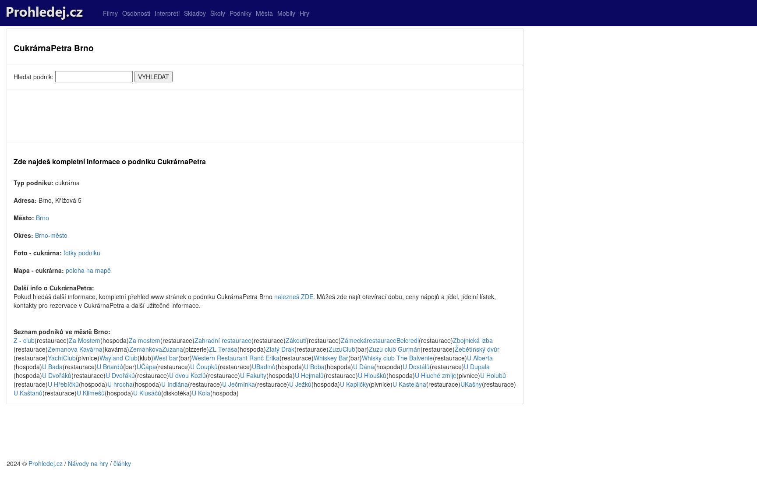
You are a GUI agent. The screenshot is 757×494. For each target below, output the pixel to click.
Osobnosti (136, 13)
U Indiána (174, 384)
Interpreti (167, 13)
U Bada (52, 366)
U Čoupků (204, 366)
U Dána (363, 366)
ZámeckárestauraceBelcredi (380, 340)
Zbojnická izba (473, 340)
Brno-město (51, 235)
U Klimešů (91, 392)
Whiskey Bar (331, 357)
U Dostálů (416, 366)
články (122, 463)
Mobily (286, 13)
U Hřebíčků (63, 384)
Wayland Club (118, 357)
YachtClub (62, 357)
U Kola (201, 392)
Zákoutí (296, 340)
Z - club (24, 340)
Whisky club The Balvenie (397, 357)
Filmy (110, 13)
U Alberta (480, 357)
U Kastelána (409, 384)
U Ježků (300, 384)
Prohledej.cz (45, 463)
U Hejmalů (309, 375)
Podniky (240, 13)
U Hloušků (372, 375)
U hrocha (120, 384)
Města (264, 13)
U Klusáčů (147, 392)
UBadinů (264, 366)
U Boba (314, 366)
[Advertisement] (265, 115)
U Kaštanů (28, 392)
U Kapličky (354, 384)
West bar (165, 357)
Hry (304, 13)
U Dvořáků (56, 375)
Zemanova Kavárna (75, 349)
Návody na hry (88, 463)
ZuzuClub (342, 349)
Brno (42, 217)
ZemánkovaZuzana (156, 349)
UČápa (146, 366)
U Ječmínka (238, 384)
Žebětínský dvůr (477, 349)
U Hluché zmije (435, 375)
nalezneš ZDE (293, 296)
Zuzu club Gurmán (395, 349)
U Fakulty (253, 375)
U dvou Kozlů (187, 375)
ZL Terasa (223, 349)
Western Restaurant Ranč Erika (235, 357)
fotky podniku (82, 252)
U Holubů (493, 375)
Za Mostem (84, 340)
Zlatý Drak (280, 349)
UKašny (471, 384)
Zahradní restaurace (223, 340)
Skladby (195, 13)
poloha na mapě (88, 270)
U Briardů (110, 366)
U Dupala (477, 366)
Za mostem (144, 340)
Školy (217, 13)
